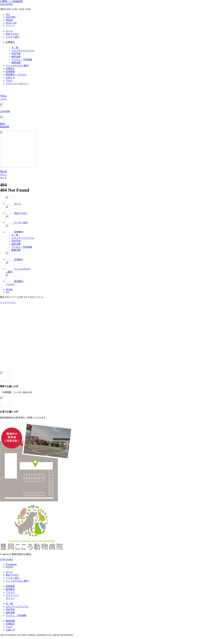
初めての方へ (12, 34)
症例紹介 (10, 68)
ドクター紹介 (12, 37)
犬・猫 (14, 47)
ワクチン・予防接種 (21, 59)
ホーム (9, 31)
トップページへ (8, 302)
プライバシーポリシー (17, 83)
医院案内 (10, 589)
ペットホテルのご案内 (17, 65)
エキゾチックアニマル (22, 50)
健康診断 (16, 62)
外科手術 (16, 53)
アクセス (10, 592)
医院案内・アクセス (16, 74)
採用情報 (10, 71)
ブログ (9, 80)
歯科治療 (16, 56)
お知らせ (10, 77)
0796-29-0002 (6, 4)
